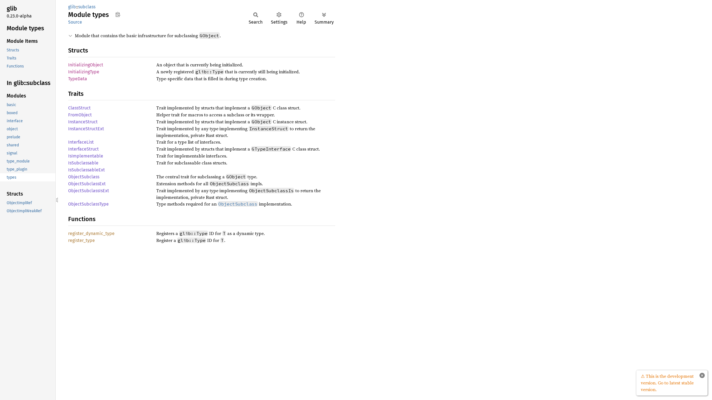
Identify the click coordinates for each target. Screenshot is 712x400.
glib (72, 6)
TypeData (77, 78)
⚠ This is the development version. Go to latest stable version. (667, 382)
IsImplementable (85, 156)
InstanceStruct (83, 121)
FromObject (80, 115)
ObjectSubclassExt (87, 183)
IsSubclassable (83, 163)
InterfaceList (81, 142)
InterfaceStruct (83, 149)
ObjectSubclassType (88, 204)
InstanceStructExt (86, 128)
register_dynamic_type (91, 233)
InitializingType (83, 71)
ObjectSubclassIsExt (88, 190)
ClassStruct (79, 108)
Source (75, 22)
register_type (81, 240)
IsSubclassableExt (86, 169)
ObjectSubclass (83, 176)
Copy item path (117, 14)
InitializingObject (85, 65)
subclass (86, 6)
